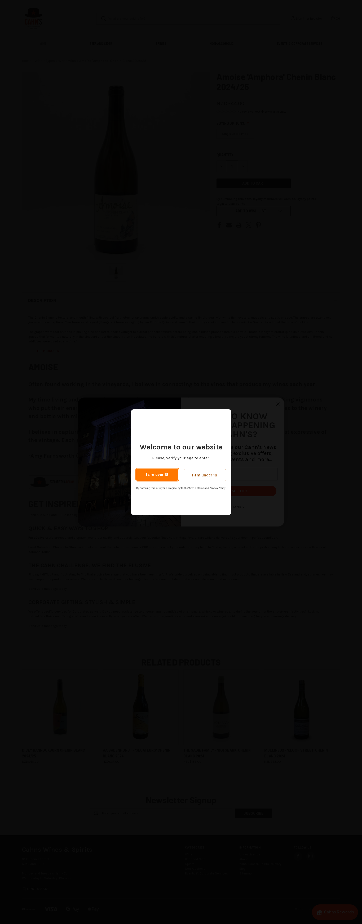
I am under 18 (204, 475)
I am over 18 (157, 474)
